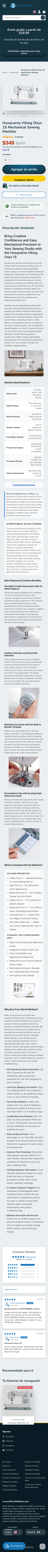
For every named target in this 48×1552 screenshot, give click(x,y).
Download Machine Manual (24, 485)
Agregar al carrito (24, 169)
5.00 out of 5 (31, 1257)
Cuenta (39, 11)
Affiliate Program (9, 1486)
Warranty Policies (32, 1470)
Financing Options (10, 1490)
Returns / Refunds (32, 1462)
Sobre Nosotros (9, 1470)
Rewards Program (10, 1482)
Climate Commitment (11, 1478)
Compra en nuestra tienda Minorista (33, 1485)
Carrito (44, 11)
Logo (21, 5)
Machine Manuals (32, 1474)
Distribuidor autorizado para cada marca (24, 52)
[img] (9, 1299)
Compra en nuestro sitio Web (35, 1479)
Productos (14, 72)
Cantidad (6, 154)
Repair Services (31, 1466)
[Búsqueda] (43, 18)
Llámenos (6, 1466)
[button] (13, 1265)
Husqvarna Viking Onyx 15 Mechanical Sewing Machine (18, 1415)
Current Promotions (10, 1474)
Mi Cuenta (6, 1462)
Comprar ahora (24, 179)
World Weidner (28, 1547)
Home (4, 72)
